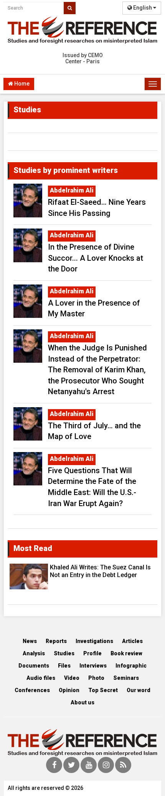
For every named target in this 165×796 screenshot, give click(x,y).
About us (82, 702)
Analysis (34, 653)
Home (21, 84)
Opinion (69, 690)
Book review (126, 653)
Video (71, 678)
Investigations (94, 641)
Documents (33, 666)
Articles (132, 641)
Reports (56, 641)
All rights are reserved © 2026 (45, 788)
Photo (96, 678)
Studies (64, 653)
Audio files (40, 678)
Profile (92, 653)
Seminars (126, 678)
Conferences (32, 690)
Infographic (131, 666)
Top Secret (103, 690)
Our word (138, 690)
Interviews (93, 666)
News (30, 641)
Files (64, 666)
